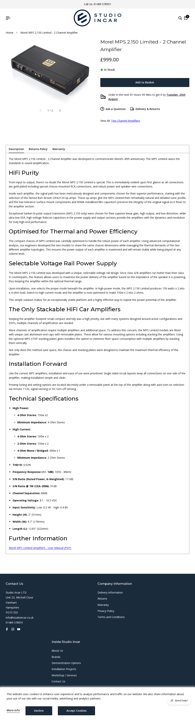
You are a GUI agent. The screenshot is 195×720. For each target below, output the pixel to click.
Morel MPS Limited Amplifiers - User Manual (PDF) (40, 548)
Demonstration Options (66, 663)
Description (16, 149)
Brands (56, 657)
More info (13, 710)
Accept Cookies (76, 710)
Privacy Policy (106, 611)
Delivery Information (110, 592)
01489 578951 (102, 4)
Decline (39, 710)
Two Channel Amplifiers (125, 121)
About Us (57, 650)
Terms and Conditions (111, 617)
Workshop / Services (64, 675)
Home (9, 32)
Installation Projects (64, 669)
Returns (102, 598)
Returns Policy (38, 149)
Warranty (58, 149)
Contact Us (58, 681)
